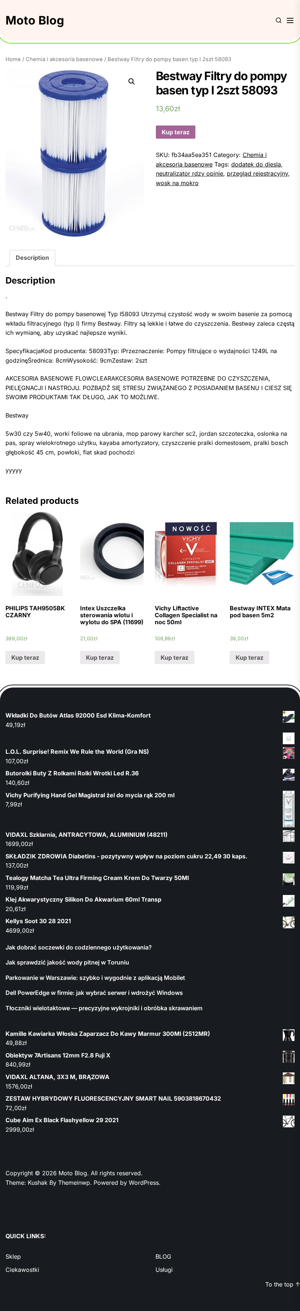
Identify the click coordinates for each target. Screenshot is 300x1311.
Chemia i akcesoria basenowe (64, 59)
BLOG (163, 1256)
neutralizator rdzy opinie (189, 173)
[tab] (32, 258)
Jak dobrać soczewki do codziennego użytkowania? (78, 947)
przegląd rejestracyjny (257, 173)
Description (32, 257)
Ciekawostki (22, 1269)
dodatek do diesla (256, 164)
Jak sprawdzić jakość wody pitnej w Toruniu (67, 962)
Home (13, 59)
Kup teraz (176, 132)
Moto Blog (34, 20)
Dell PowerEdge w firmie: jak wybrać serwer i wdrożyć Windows (94, 992)
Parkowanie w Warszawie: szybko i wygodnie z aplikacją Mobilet (95, 977)
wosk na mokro (177, 183)
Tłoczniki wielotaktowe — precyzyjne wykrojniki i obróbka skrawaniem (103, 1008)
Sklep (13, 1256)
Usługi (164, 1269)
